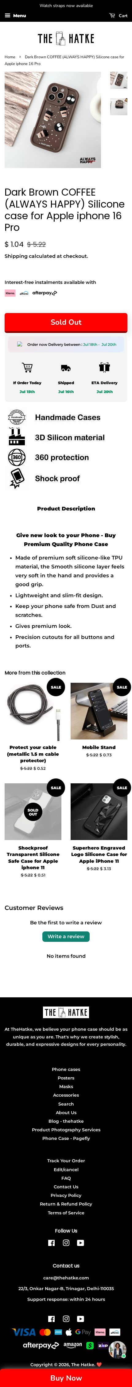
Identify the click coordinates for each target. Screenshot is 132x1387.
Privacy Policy (66, 1195)
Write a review (66, 936)
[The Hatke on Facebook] (51, 1244)
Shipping (16, 256)
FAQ (66, 1178)
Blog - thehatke (66, 1121)
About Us (66, 1112)
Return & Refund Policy (66, 1204)
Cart (122, 16)
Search (66, 1104)
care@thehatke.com (66, 1278)
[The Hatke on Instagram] (66, 1244)
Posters (66, 1078)
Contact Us (66, 1187)
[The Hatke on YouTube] (80, 1244)
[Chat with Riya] (117, 1350)
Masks (66, 1086)
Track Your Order (66, 1160)
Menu (19, 15)
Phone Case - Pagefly (66, 1138)
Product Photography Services (66, 1130)
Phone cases (66, 1069)
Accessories (66, 1095)
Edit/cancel (66, 1169)
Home (10, 57)
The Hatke (82, 1364)
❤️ (99, 1364)
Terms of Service (66, 1213)
